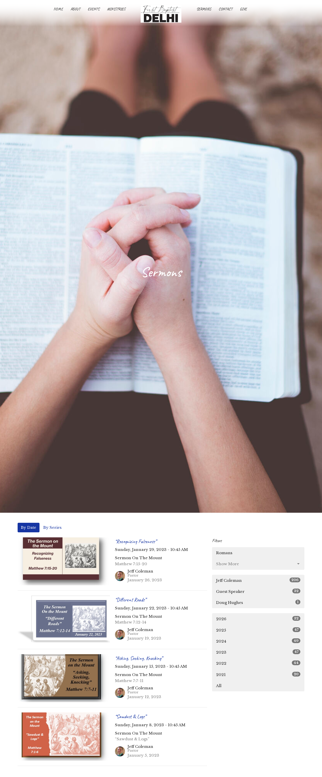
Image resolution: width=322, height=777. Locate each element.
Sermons (203, 9)
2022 (257, 663)
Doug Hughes (257, 602)
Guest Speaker (257, 591)
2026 (257, 618)
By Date (28, 527)
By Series (52, 527)
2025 (257, 630)
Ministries (116, 9)
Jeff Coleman (257, 580)
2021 (257, 674)
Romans (224, 552)
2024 (257, 641)
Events (93, 9)
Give (243, 9)
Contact (225, 9)
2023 (257, 652)
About (75, 9)
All (218, 685)
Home (58, 9)
